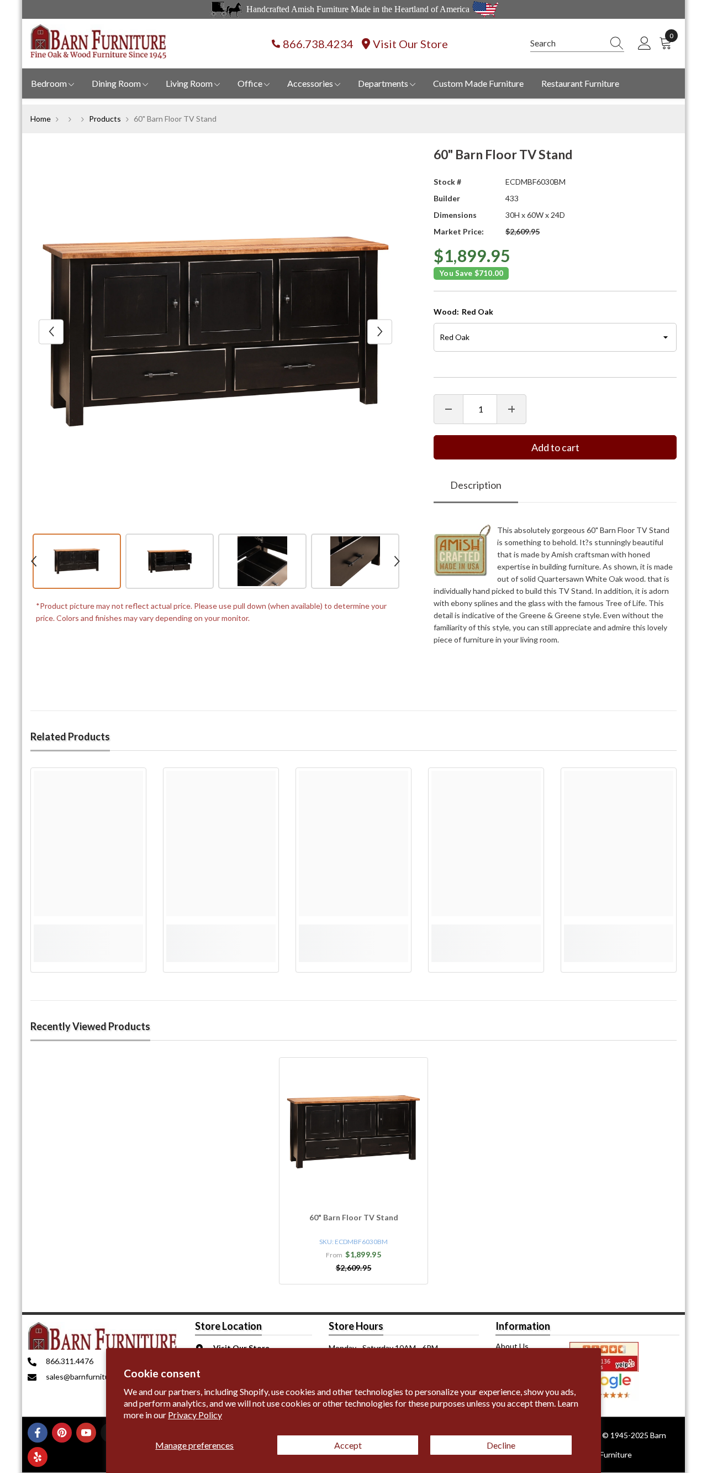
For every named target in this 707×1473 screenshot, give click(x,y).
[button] (51, 331)
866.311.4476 (69, 1361)
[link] (88, 930)
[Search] (577, 43)
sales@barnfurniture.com (89, 1376)
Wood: (463, 311)
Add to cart (555, 447)
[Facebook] (38, 1433)
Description (476, 485)
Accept (348, 1445)
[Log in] (644, 43)
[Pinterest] (62, 1433)
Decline (501, 1445)
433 (512, 198)
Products (105, 118)
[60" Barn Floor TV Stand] (353, 1132)
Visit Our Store (410, 43)
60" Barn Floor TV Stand (353, 1217)
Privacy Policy (195, 1414)
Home (40, 118)
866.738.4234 (318, 43)
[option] (215, 331)
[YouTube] (86, 1433)
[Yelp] (38, 1457)
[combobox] (566, 43)
